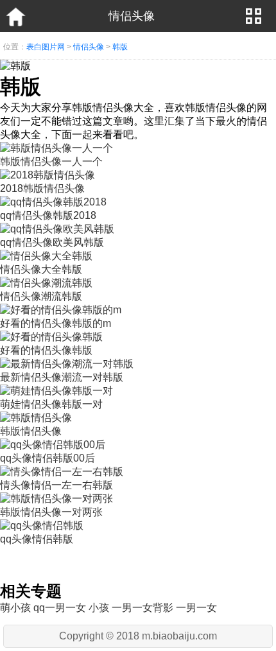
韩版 (120, 46)
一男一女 (196, 607)
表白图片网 (45, 46)
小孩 (99, 607)
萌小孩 (15, 607)
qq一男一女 (59, 607)
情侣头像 (88, 46)
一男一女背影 (142, 607)
